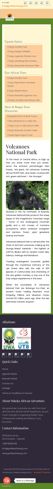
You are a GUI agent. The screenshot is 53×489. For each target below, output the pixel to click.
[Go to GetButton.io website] (6, 486)
